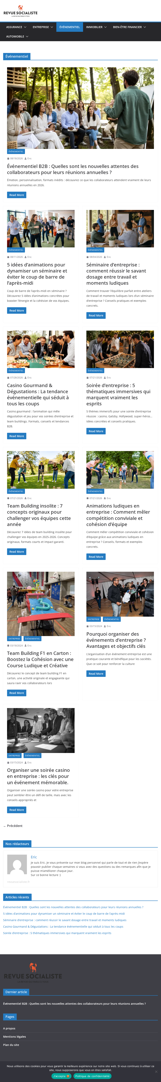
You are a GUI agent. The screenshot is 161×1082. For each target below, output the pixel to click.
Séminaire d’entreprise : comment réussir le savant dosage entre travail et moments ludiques (116, 273)
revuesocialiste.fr (18, 882)
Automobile (15, 36)
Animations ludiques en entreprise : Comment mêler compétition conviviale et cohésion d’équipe (118, 514)
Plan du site (11, 1045)
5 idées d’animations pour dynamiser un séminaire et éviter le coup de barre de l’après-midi (37, 273)
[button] (24, 27)
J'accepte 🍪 (61, 1076)
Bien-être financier (127, 27)
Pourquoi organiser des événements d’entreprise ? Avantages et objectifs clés (116, 640)
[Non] (156, 1072)
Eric (29, 158)
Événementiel (69, 27)
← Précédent (12, 826)
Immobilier (94, 27)
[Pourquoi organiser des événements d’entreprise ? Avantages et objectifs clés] (120, 594)
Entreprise (41, 27)
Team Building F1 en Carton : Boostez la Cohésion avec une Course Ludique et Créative (40, 659)
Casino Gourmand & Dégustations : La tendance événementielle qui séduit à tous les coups (38, 394)
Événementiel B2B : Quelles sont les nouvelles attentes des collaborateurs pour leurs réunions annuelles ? (73, 169)
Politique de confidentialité (92, 1076)
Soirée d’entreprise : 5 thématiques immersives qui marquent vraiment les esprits (118, 394)
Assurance (14, 27)
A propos (9, 1028)
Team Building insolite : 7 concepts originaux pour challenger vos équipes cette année (39, 514)
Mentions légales (14, 1036)
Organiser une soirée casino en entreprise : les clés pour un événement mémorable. (38, 776)
